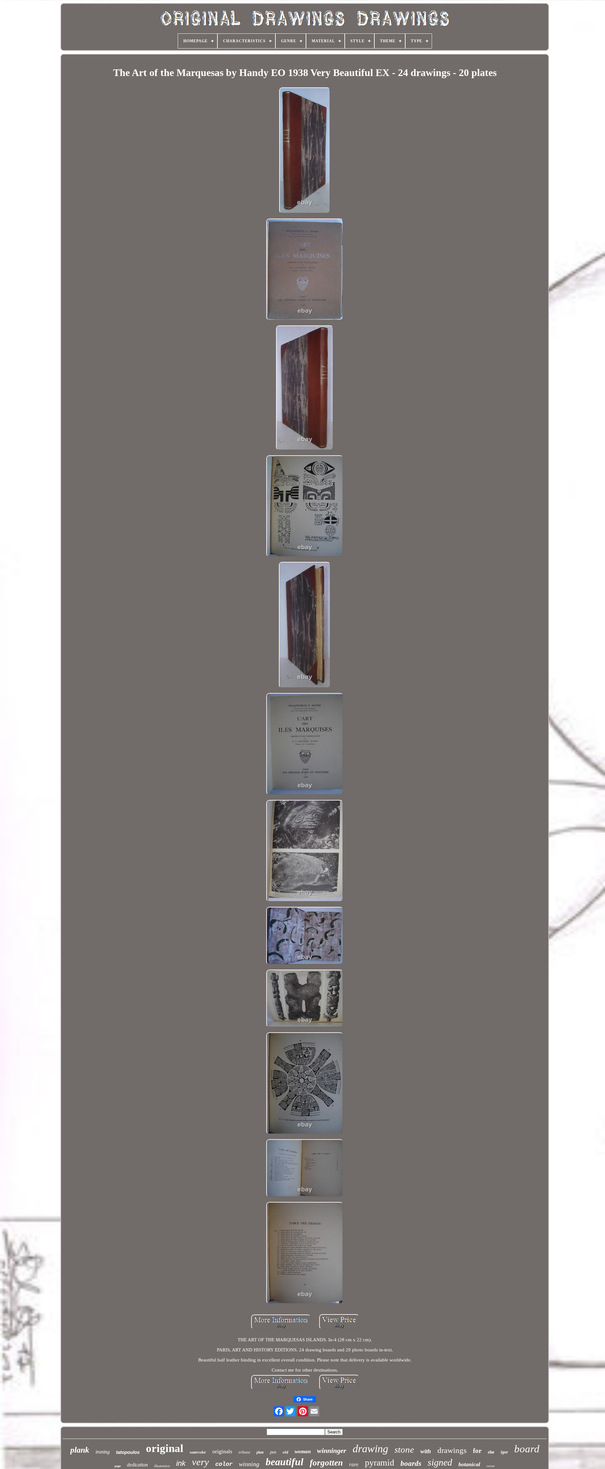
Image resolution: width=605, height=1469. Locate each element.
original (164, 1448)
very (200, 1461)
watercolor (198, 1452)
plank (79, 1449)
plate (260, 1452)
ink (181, 1463)
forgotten (326, 1462)
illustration (162, 1466)
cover (491, 1466)
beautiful (284, 1461)
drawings (452, 1450)
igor (504, 1452)
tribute (244, 1452)
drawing (370, 1448)
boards (410, 1463)
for (477, 1450)
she (491, 1451)
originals (222, 1451)
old (285, 1452)
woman (303, 1451)
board (526, 1448)
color (224, 1464)
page (118, 1466)
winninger (331, 1450)
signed (440, 1462)
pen (273, 1452)
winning (249, 1463)
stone (404, 1449)
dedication (137, 1464)
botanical (469, 1464)
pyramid (379, 1462)
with (425, 1451)
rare (354, 1464)
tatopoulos (128, 1452)
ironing (102, 1451)
